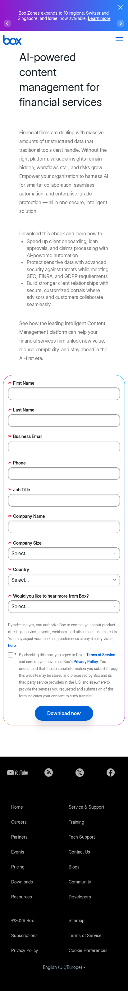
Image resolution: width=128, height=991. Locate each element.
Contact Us (79, 851)
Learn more (99, 18)
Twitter (79, 772)
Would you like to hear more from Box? (48, 596)
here (12, 645)
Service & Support (86, 807)
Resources (21, 896)
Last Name (21, 410)
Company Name (26, 517)
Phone (17, 463)
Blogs (74, 866)
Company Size (25, 543)
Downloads (22, 881)
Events (17, 851)
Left (7, 23)
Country (18, 570)
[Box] (12, 40)
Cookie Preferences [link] (88, 950)
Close (120, 7)
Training (76, 822)
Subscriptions (24, 935)
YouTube (17, 772)
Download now (64, 713)
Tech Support (82, 836)
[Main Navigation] (120, 40)
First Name (21, 383)
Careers (19, 822)
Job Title (19, 490)
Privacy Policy (86, 661)
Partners (19, 836)
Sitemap (77, 920)
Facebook (110, 772)
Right (120, 23)
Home (17, 807)
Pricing (18, 866)
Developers (80, 896)
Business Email (25, 437)
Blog (48, 772)
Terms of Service (100, 654)
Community (80, 881)
